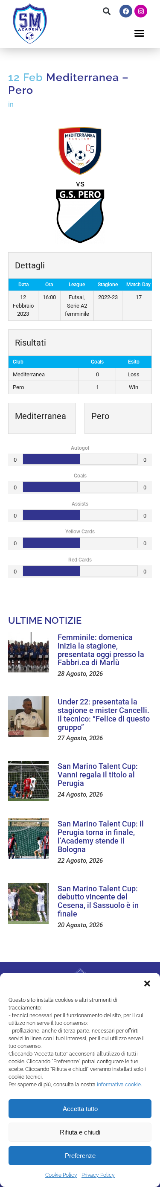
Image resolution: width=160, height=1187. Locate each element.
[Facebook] (125, 11)
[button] (147, 983)
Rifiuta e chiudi (80, 1132)
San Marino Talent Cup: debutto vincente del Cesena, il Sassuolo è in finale (98, 901)
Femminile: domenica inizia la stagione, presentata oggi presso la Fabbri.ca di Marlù (101, 650)
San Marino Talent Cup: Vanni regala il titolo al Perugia (98, 775)
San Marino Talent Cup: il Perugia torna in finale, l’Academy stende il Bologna (101, 836)
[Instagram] (140, 11)
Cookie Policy (61, 1175)
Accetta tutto (80, 1108)
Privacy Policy (98, 1175)
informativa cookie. (119, 1085)
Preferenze (80, 1155)
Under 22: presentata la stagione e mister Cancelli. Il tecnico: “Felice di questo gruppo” (104, 714)
